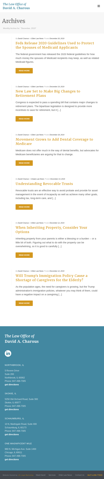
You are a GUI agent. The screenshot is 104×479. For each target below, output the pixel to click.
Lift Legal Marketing (25, 475)
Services (52, 475)
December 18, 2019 (57, 135)
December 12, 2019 (57, 223)
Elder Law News (37, 38)
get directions (12, 384)
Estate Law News (37, 179)
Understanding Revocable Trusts (44, 184)
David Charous (23, 38)
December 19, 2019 (57, 87)
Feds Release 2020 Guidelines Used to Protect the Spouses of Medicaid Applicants (55, 45)
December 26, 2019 (57, 38)
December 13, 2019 (57, 179)
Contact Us (79, 475)
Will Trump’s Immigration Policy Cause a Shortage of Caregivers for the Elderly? (51, 278)
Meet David (40, 475)
